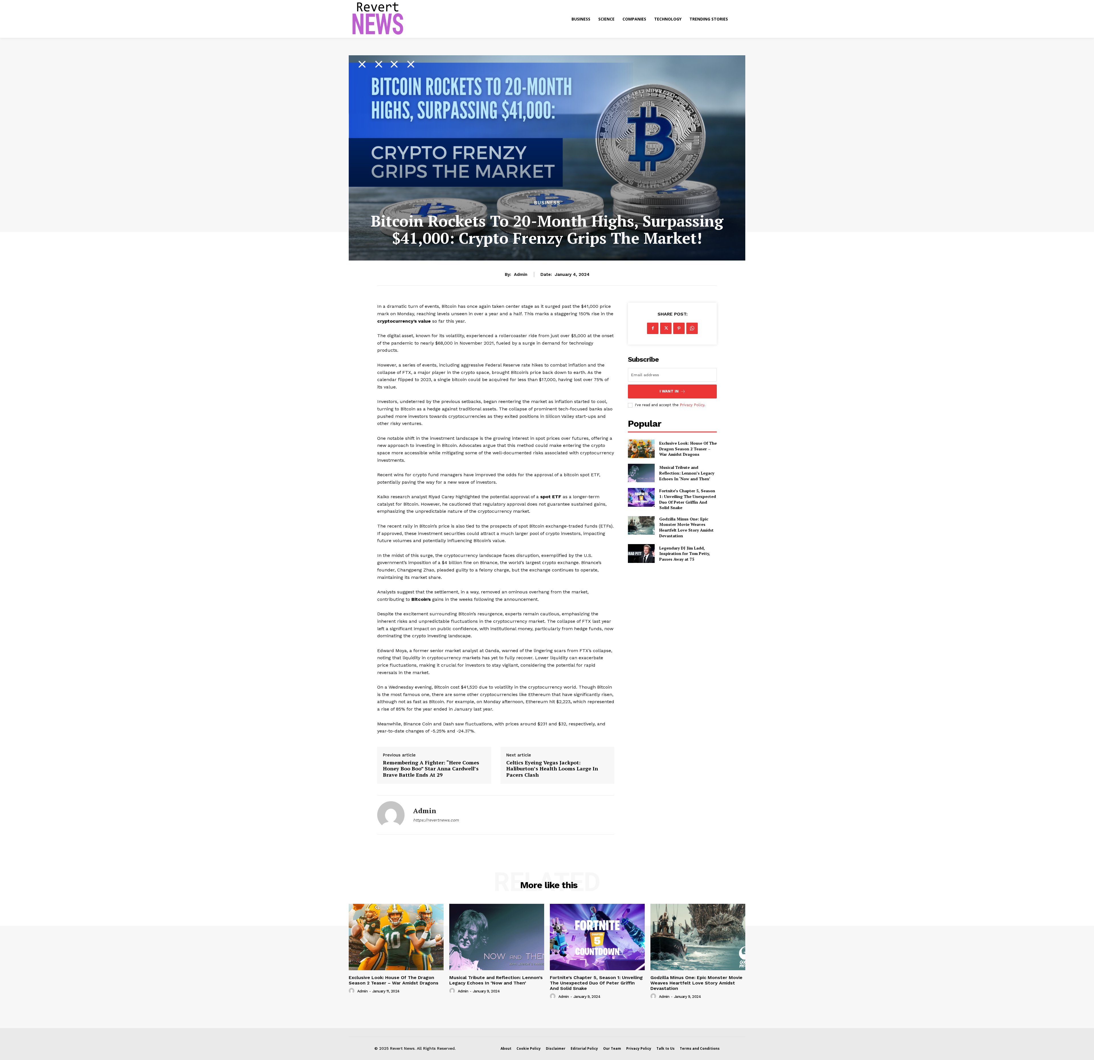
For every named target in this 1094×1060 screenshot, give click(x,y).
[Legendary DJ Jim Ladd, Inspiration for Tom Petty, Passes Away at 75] (641, 553)
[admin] (391, 815)
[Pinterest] (679, 328)
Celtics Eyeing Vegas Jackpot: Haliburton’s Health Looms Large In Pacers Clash (552, 769)
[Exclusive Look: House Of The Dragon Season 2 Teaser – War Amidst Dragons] (641, 449)
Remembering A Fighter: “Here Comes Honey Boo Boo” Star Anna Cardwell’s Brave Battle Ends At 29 (431, 769)
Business (547, 202)
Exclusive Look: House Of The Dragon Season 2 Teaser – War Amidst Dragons (688, 448)
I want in (669, 391)
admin (520, 274)
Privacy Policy (692, 405)
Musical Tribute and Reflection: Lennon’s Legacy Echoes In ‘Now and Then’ (686, 473)
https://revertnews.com (436, 820)
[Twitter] (665, 328)
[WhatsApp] (692, 328)
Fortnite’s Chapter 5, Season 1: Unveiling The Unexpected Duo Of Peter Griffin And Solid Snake (687, 499)
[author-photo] (352, 991)
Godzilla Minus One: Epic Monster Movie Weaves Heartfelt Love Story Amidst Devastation (686, 527)
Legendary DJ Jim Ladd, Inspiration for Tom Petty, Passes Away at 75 (684, 553)
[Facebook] (652, 328)
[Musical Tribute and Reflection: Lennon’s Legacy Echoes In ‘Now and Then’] (641, 473)
